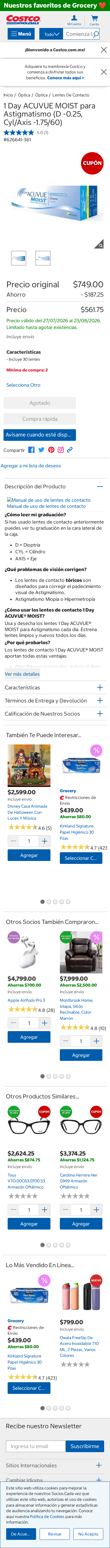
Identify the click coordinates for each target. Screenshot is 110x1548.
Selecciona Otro (23, 385)
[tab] (55, 1465)
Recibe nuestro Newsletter (44, 1426)
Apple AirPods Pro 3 (26, 1000)
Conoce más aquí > (65, 77)
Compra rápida (39, 418)
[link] (31, 450)
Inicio (8, 95)
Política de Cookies (47, 1516)
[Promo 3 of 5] (55, 902)
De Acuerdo (22, 1534)
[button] (96, 33)
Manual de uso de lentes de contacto (46, 506)
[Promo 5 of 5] (68, 902)
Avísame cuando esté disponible (41, 434)
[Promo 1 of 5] (42, 902)
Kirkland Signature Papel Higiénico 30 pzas (77, 832)
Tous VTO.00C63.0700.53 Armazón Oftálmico (26, 1181)
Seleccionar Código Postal (84, 858)
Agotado (39, 402)
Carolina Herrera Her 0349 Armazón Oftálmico (78, 1181)
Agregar (29, 855)
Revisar (55, 1534)
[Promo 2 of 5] (48, 902)
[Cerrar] (104, 50)
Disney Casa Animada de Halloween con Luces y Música (27, 812)
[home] (23, 20)
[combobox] (51, 34)
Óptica (24, 95)
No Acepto (88, 1534)
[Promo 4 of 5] (61, 902)
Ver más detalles (22, 674)
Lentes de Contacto (71, 95)
